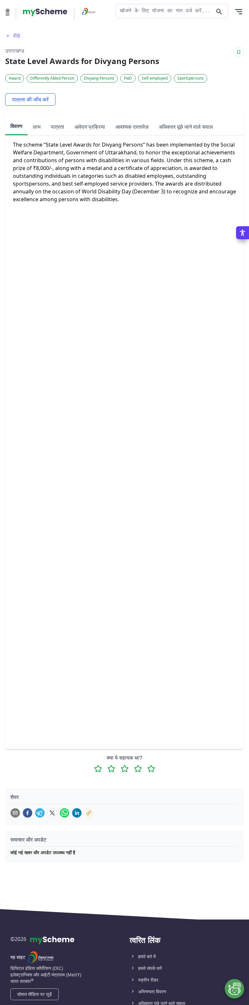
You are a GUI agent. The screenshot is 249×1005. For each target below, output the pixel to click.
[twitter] (52, 813)
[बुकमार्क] (238, 52)
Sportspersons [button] (190, 78)
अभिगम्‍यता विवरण (152, 991)
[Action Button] (45, 12)
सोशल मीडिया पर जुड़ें (34, 994)
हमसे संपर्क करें (150, 968)
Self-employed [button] (155, 78)
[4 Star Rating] (138, 768)
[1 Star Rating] (98, 768)
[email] (15, 813)
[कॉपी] (88, 812)
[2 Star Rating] (111, 768)
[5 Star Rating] (151, 768)
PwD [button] (128, 78)
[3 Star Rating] (125, 768)
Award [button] (14, 78)
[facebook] (27, 813)
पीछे (16, 36)
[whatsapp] (64, 813)
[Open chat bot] (234, 988)
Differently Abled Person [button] (52, 78)
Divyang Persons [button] (99, 78)
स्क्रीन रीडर (148, 980)
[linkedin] (77, 813)
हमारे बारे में (147, 956)
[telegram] (40, 813)
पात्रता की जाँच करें (30, 99)
